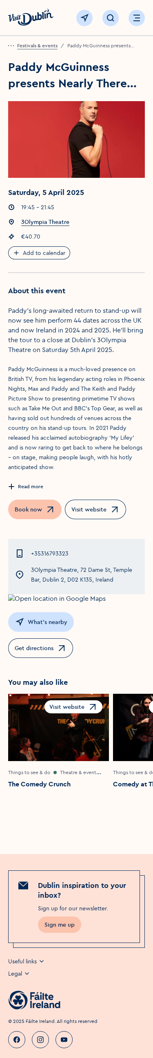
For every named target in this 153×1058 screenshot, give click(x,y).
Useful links (22, 961)
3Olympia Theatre (45, 222)
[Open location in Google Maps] (76, 598)
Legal (15, 973)
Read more (30, 486)
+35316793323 (50, 553)
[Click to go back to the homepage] (31, 18)
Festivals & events (37, 45)
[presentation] (12, 45)
